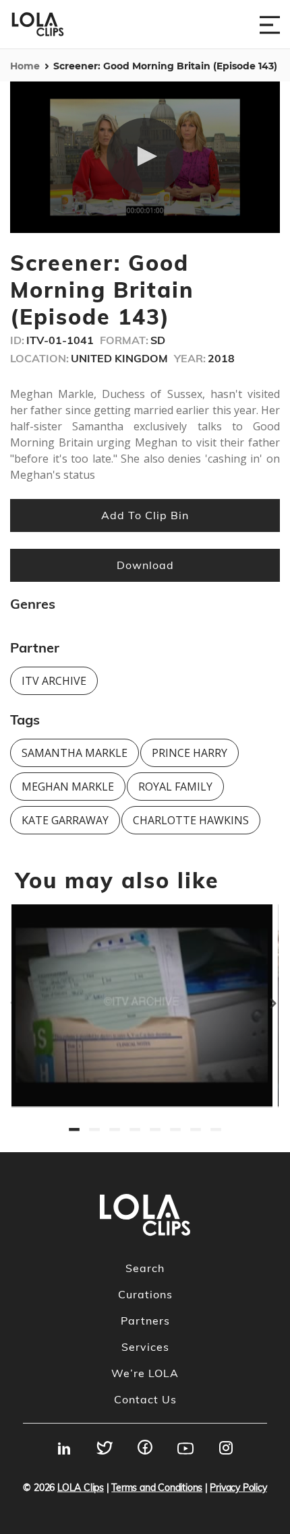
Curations (145, 1294)
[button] (145, 156)
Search (145, 1268)
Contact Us (145, 1399)
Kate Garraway (65, 820)
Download (145, 565)
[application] (145, 157)
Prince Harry (189, 752)
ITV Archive (54, 680)
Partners (145, 1320)
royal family (175, 786)
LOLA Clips (80, 1487)
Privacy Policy (238, 1487)
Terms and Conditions (156, 1487)
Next (283, 997)
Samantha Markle (74, 752)
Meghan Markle (68, 786)
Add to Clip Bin (145, 515)
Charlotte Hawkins (191, 820)
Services (145, 1347)
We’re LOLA (145, 1373)
